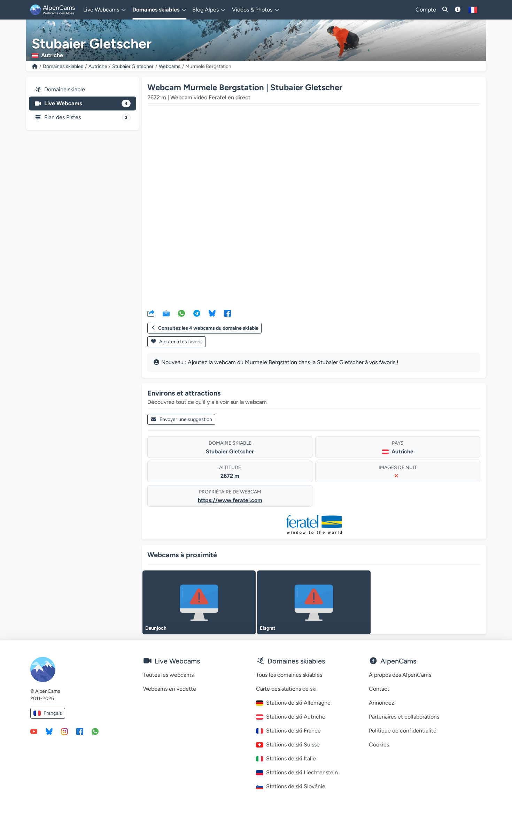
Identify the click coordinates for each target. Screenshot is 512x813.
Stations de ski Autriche (295, 716)
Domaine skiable (64, 89)
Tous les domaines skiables (289, 675)
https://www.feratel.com (230, 500)
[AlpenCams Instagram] (64, 731)
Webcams (169, 66)
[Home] (35, 66)
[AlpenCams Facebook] (79, 731)
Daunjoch (155, 628)
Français (53, 713)
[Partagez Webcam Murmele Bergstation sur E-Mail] (166, 313)
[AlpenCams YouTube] (33, 731)
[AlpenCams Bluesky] (49, 731)
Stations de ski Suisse (293, 744)
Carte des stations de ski (286, 688)
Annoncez (381, 702)
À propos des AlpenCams (400, 675)
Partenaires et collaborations (404, 716)
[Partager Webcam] (150, 313)
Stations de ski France (293, 730)
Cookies (379, 744)
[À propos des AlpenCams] (457, 10)
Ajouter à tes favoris (180, 342)
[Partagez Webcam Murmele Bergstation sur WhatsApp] (181, 313)
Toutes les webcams (168, 675)
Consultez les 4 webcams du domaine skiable (208, 328)
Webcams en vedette (169, 688)
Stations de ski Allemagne (298, 702)
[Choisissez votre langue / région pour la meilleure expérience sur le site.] (473, 10)
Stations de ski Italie (291, 758)
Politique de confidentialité (402, 730)
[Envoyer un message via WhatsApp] (95, 731)
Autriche (97, 66)
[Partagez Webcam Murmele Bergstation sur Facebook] (227, 313)
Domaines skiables (63, 66)
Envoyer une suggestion (186, 419)
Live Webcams (85, 103)
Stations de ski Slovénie (295, 786)
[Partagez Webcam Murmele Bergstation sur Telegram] (196, 313)
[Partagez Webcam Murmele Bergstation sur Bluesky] (212, 313)
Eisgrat (268, 628)
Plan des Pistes (85, 117)
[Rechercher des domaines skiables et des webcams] (445, 10)
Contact (379, 688)
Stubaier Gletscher (133, 66)
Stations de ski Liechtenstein (302, 772)
